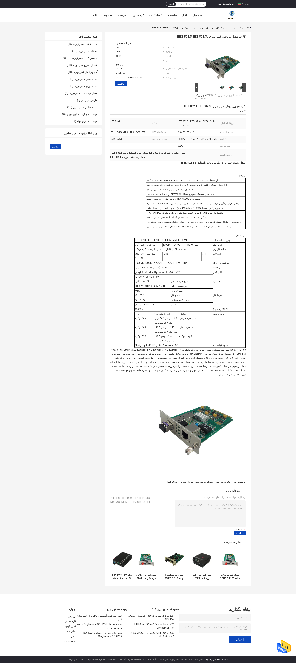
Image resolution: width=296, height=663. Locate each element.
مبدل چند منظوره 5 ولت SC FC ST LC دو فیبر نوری (173, 576)
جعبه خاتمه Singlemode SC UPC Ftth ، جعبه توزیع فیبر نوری (99, 626)
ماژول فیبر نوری (88, 100)
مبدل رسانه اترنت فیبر (209, 482)
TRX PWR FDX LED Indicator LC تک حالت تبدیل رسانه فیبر (122, 576)
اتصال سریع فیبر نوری (84, 65)
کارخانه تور (138, 15)
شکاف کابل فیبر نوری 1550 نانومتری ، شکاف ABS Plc (151, 617)
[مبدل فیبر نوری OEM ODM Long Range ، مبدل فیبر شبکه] (146, 559)
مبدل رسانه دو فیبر (228, 482)
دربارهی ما (123, 15)
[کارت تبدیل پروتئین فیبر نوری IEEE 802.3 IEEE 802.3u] (222, 62)
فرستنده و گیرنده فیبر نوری (81, 114)
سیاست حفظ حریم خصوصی (216, 659)
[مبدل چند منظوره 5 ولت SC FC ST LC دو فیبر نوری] (174, 559)
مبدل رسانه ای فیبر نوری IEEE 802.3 (183, 482)
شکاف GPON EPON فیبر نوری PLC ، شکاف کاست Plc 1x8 (152, 634)
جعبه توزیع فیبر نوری (85, 86)
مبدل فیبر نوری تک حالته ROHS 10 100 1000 (230, 576)
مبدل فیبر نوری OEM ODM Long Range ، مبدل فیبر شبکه (146, 576)
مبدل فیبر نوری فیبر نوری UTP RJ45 (202, 576)
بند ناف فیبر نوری (87, 51)
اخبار (184, 15)
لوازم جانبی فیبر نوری (85, 107)
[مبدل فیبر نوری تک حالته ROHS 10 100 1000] (230, 559)
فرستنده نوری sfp (87, 121)
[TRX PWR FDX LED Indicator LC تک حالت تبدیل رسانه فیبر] (122, 559)
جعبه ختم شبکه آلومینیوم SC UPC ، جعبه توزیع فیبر (99, 617)
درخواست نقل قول (226, 4)
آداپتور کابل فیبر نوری (85, 72)
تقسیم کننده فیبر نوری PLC (81, 58)
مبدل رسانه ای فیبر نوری (218, 27)
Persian (245, 4)
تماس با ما (172, 15)
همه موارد (197, 15)
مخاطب (120, 83)
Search (171, 4)
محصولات (107, 15)
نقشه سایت (70, 641)
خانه (95, 15)
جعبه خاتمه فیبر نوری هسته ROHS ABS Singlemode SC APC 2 (102, 634)
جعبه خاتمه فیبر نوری (85, 44)
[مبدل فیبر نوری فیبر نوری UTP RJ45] (202, 559)
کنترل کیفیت (155, 15)
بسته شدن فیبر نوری (85, 79)
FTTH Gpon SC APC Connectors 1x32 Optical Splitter (153, 626)
